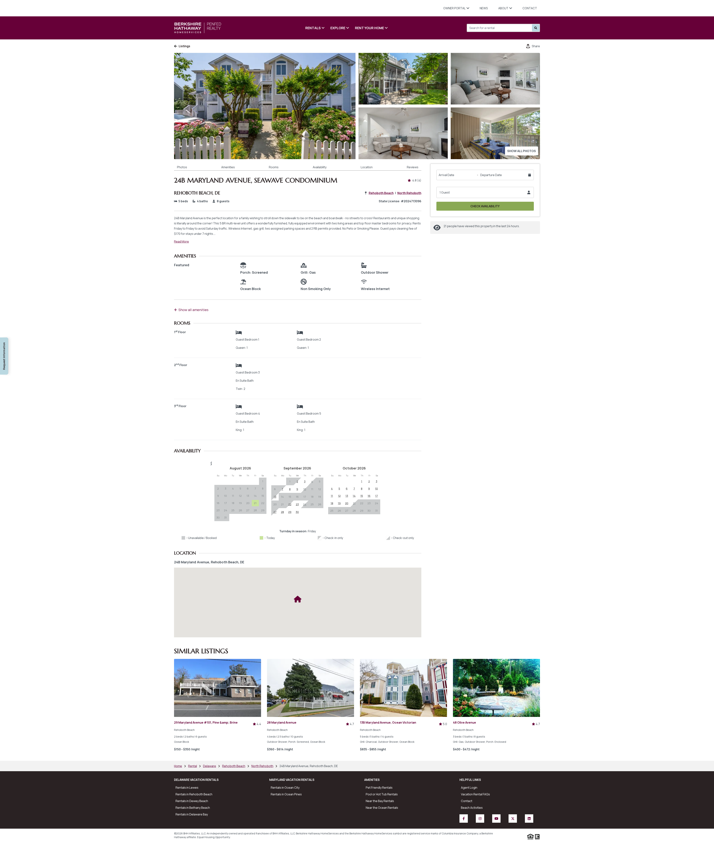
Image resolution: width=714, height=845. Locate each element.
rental (192, 766)
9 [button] (218, 496)
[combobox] (487, 28)
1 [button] (262, 481)
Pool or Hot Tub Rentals (382, 794)
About (503, 8)
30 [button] (218, 517)
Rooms (274, 167)
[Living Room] (403, 133)
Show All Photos (521, 151)
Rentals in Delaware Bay (192, 814)
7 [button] (255, 488)
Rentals (313, 28)
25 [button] (232, 510)
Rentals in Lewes (187, 788)
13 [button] (248, 496)
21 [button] (282, 504)
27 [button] (247, 510)
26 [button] (240, 510)
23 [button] (218, 510)
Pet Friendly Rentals (379, 788)
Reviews (412, 167)
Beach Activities (472, 808)
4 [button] (233, 488)
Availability (320, 167)
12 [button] (240, 496)
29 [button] (262, 510)
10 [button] (225, 496)
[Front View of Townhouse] (265, 106)
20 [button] (248, 503)
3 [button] (225, 488)
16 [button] (218, 503)
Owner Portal (454, 8)
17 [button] (225, 503)
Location (367, 167)
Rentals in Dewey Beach (192, 801)
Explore (337, 28)
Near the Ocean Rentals (382, 808)
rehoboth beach (233, 766)
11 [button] (233, 496)
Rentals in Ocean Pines (286, 794)
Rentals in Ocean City (285, 788)
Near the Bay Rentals (380, 801)
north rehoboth (262, 766)
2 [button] (218, 488)
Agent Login (469, 788)
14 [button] (255, 496)
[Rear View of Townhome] (403, 78)
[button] (297, 462)
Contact (529, 8)
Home (178, 766)
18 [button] (233, 503)
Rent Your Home (369, 28)
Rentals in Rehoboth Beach (194, 794)
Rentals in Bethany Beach (193, 808)
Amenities (228, 167)
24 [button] (225, 510)
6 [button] (248, 488)
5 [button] (240, 488)
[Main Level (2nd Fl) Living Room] (495, 78)
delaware (209, 766)
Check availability (485, 206)
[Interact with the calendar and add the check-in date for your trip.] (529, 175)
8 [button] (262, 488)
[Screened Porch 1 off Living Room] (495, 133)
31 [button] (225, 517)
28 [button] (255, 510)
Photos (182, 167)
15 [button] (262, 496)
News (484, 8)
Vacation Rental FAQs (475, 794)
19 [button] (240, 503)
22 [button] (262, 503)
